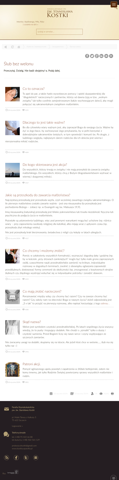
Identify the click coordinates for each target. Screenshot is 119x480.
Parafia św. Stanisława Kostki (36, 47)
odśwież (12, 46)
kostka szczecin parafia (60, 12)
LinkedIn (101, 56)
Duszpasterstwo (58, 47)
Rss (6, 457)
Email (106, 56)
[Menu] (114, 4)
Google (97, 56)
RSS (111, 56)
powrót (5, 46)
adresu (104, 303)
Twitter (92, 56)
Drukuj (112, 394)
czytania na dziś (30, 25)
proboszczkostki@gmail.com (24, 446)
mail (35, 457)
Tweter (26, 457)
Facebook (87, 56)
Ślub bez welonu (75, 47)
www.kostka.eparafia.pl (22, 449)
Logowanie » (17, 426)
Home (18, 46)
